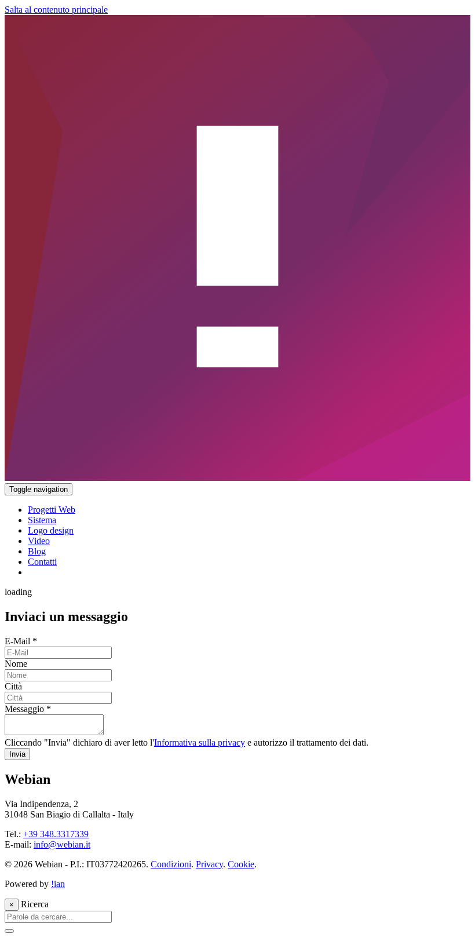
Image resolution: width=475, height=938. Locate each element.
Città (13, 686)
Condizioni (171, 864)
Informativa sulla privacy (199, 742)
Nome (16, 664)
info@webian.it (62, 844)
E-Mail (21, 641)
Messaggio (28, 709)
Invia (17, 754)
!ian (58, 884)
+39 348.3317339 (56, 834)
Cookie (241, 864)
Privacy (209, 864)
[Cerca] (9, 931)
